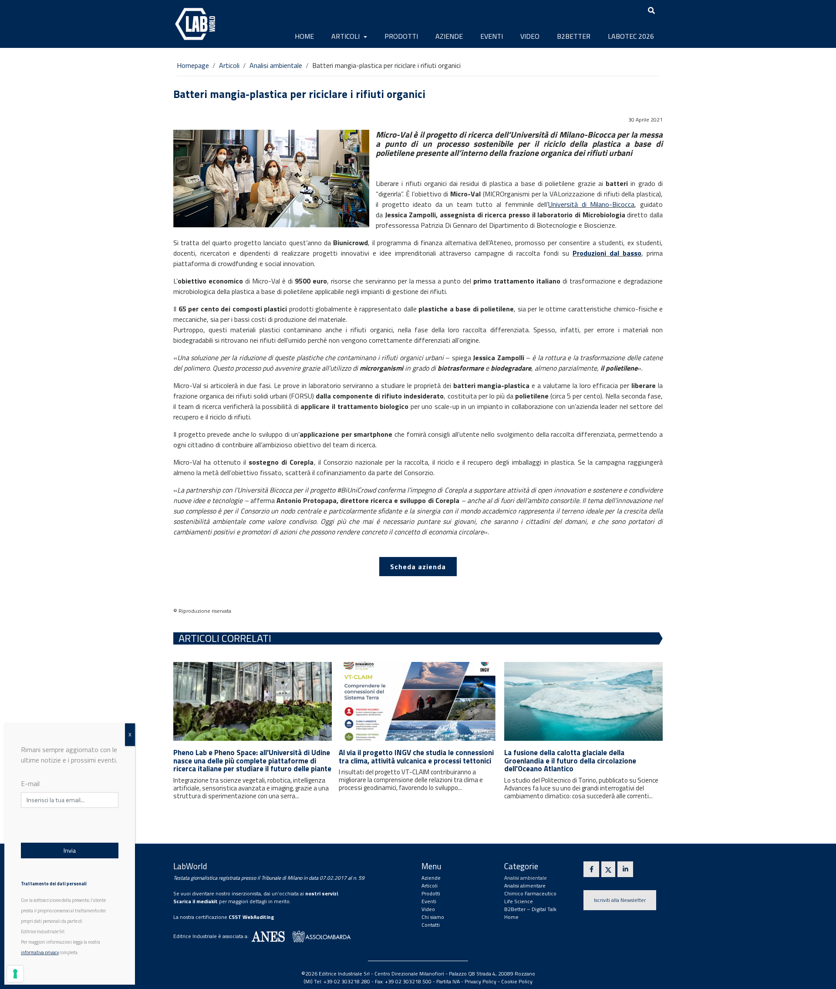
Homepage (193, 65)
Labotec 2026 (631, 36)
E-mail (30, 783)
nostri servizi (321, 893)
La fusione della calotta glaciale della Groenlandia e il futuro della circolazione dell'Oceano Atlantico (570, 760)
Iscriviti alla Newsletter (620, 900)
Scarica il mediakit (195, 901)
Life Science (518, 901)
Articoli (346, 36)
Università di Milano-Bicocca (591, 204)
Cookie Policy (517, 981)
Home (304, 36)
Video (529, 36)
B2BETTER (573, 36)
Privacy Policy (480, 981)
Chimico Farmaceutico (530, 893)
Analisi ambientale (275, 65)
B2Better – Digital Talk (530, 909)
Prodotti (401, 36)
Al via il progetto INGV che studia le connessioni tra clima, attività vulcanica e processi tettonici (416, 756)
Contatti (430, 925)
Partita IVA (448, 981)
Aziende (449, 36)
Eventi (491, 36)
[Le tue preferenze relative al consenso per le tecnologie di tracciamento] (15, 973)
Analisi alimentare (525, 885)
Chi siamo (432, 917)
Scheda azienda (418, 566)
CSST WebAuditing (251, 917)
